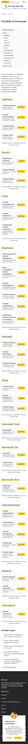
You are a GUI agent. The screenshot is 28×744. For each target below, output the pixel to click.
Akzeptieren (18, 737)
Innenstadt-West (8, 55)
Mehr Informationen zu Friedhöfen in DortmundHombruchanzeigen (14, 328)
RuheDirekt (5, 2)
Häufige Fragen (7, 66)
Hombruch (7, 43)
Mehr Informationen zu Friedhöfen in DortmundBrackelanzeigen (14, 187)
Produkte (3, 698)
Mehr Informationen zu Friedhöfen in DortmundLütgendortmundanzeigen (14, 562)
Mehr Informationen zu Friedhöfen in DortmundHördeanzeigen (14, 415)
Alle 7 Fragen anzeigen (10, 667)
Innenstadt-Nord (8, 50)
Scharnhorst (7, 63)
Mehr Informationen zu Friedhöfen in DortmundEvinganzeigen (14, 239)
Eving (5, 40)
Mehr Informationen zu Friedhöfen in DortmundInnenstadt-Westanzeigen (14, 496)
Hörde (5, 48)
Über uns (3, 705)
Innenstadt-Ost (8, 53)
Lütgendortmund (8, 58)
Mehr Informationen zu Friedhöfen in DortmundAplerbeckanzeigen (14, 144)
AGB (26, 733)
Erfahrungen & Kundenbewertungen (10, 701)
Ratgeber (3, 708)
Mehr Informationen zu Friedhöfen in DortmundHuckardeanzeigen (14, 372)
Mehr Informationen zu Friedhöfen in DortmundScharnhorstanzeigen (14, 622)
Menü (24, 2)
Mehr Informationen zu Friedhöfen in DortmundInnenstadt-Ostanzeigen (14, 471)
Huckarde (6, 45)
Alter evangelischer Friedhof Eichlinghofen (9, 90)
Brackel (6, 38)
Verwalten (9, 737)
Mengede (6, 60)
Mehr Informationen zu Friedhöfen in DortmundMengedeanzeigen (14, 597)
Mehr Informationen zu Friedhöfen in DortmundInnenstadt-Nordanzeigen (14, 438)
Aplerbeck (7, 35)
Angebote (3, 695)
